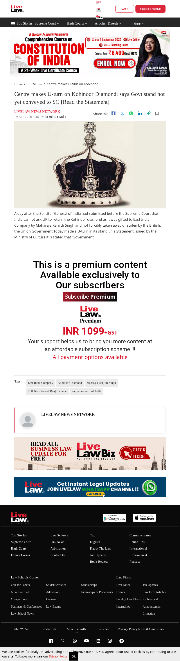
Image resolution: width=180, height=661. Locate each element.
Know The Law (100, 548)
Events (120, 592)
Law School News (22, 613)
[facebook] (113, 113)
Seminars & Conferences (26, 606)
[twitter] (122, 113)
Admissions (53, 592)
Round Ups (137, 542)
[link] (149, 113)
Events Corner (21, 555)
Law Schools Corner (25, 577)
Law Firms (123, 577)
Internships (123, 606)
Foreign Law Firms (128, 599)
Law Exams (53, 606)
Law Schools (59, 535)
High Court (18, 548)
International (138, 548)
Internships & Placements (97, 592)
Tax (92, 535)
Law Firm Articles (154, 592)
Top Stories (24, 23)
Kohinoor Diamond (70, 382)
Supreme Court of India (86, 391)
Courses (51, 599)
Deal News (123, 585)
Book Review (99, 561)
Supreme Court (45, 23)
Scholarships (89, 585)
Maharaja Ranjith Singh (101, 382)
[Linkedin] (140, 113)
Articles (100, 23)
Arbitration (58, 548)
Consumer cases (140, 535)
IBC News (57, 542)
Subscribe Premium (150, 8)
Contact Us (57, 555)
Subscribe (90, 296)
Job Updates (98, 555)
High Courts (75, 23)
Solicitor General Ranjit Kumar (47, 391)
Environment (138, 555)
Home (18, 84)
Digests (113, 23)
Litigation (149, 613)
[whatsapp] (131, 113)
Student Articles (56, 585)
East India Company (40, 382)
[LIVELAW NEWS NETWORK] (27, 420)
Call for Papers (20, 585)
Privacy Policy (58, 656)
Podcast (135, 561)
